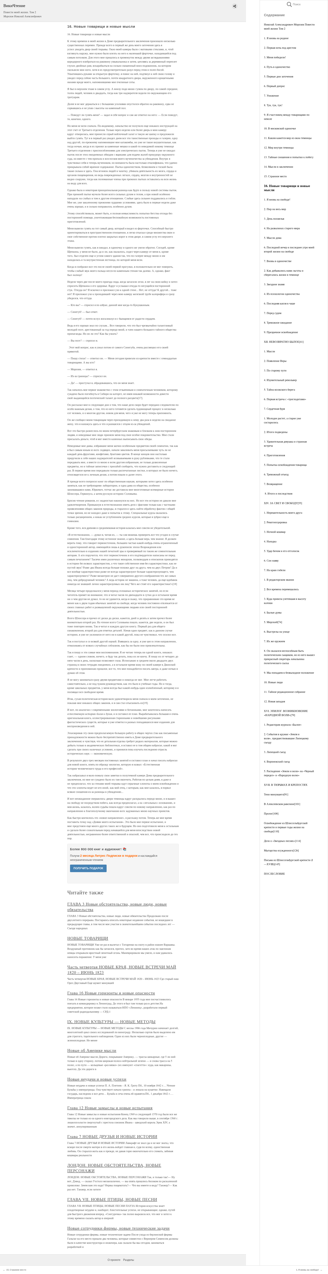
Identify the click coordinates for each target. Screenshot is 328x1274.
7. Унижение (271, 95)
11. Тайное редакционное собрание (284, 691)
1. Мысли (269, 351)
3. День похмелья (274, 218)
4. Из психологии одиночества (282, 294)
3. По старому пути (275, 370)
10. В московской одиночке (280, 128)
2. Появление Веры (275, 361)
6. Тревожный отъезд (276, 474)
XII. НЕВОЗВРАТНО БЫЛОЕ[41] (284, 341)
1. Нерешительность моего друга (283, 512)
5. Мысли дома (272, 237)
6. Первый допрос (274, 86)
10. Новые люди (273, 682)
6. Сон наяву (271, 560)
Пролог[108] (271, 813)
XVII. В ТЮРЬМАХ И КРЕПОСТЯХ (286, 784)
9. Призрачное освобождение (281, 332)
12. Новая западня (275, 701)
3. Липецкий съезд (275, 752)
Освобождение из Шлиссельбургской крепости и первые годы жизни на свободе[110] (286, 827)
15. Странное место (275, 176)
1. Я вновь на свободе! (277, 199)
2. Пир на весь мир (275, 209)
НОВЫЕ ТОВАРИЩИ (87, 938)
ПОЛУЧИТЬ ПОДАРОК (88, 868)
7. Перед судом (272, 313)
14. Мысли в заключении (278, 166)
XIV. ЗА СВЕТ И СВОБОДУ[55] (283, 503)
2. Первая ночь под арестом (280, 47)
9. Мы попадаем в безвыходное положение (289, 672)
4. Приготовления (274, 455)
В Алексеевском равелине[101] (282, 804)
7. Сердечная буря (274, 408)
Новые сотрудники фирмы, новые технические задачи (118, 1228)
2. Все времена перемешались (281, 589)
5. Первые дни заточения (278, 76)
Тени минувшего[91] (276, 794)
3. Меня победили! (275, 57)
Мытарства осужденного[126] (281, 850)
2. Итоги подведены (276, 432)
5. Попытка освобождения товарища (285, 464)
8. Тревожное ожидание (278, 322)
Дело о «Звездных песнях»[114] (282, 841)
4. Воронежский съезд (277, 761)
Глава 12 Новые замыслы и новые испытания (110, 1107)
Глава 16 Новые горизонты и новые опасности (111, 993)
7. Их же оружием (274, 641)
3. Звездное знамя (274, 284)
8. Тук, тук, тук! (273, 105)
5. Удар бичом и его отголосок (281, 551)
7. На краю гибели (274, 570)
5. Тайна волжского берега (279, 389)
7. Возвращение (273, 484)
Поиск (293, 4)
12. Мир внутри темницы (279, 147)
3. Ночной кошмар (274, 531)
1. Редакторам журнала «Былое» (283, 724)
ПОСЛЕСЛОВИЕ (274, 873)
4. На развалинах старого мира (282, 228)
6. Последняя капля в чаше (279, 303)
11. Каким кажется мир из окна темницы (288, 138)
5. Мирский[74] (273, 622)
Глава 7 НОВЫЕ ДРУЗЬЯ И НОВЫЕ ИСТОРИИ (112, 1136)
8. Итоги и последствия (278, 493)
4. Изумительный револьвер (280, 380)
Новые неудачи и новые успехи (96, 1079)
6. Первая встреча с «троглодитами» (285, 399)
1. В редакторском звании (279, 579)
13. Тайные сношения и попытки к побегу (288, 157)
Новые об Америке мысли (91, 1050)
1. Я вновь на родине (276, 38)
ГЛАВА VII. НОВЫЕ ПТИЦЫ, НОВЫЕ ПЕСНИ (112, 1199)
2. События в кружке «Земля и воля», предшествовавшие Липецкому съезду (286, 738)
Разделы (128, 1259)
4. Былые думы (273, 612)
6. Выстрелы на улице (277, 631)
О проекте (114, 1259)
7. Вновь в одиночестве (277, 261)
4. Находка (270, 541)
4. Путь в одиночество (277, 67)
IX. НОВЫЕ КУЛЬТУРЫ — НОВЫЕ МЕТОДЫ (111, 1021)
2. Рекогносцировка (275, 522)
